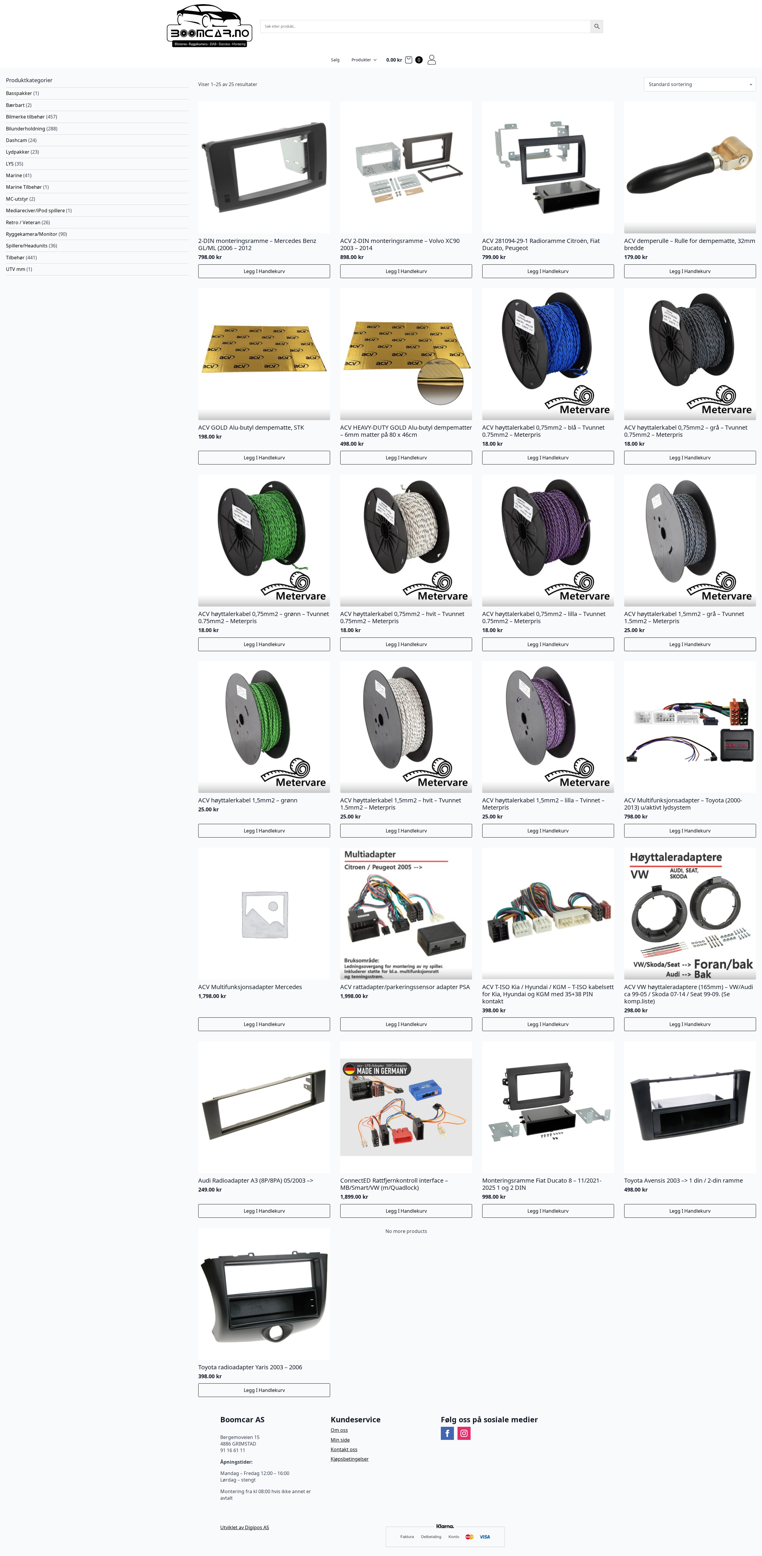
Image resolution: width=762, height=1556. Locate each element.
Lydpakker (17, 152)
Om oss (339, 1430)
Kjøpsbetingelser (350, 1459)
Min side (340, 1440)
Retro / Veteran (23, 222)
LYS (10, 163)
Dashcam (16, 140)
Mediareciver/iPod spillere (35, 210)
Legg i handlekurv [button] (264, 271)
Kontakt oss (344, 1449)
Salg (335, 60)
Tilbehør (15, 257)
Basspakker (19, 93)
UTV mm (15, 269)
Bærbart (15, 105)
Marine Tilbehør (24, 187)
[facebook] (447, 1433)
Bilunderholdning (25, 128)
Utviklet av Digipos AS (244, 1527)
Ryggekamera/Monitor (31, 234)
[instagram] (464, 1433)
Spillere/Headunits (27, 245)
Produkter (361, 60)
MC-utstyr (17, 199)
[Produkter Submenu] (376, 60)
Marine (14, 175)
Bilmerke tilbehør (25, 116)
